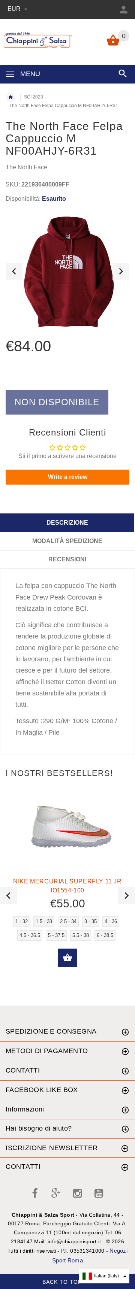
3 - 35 (90, 921)
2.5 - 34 (68, 921)
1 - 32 (21, 921)
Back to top (63, 1282)
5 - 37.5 (56, 935)
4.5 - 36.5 (30, 935)
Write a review (67, 477)
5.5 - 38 (80, 935)
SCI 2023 (33, 97)
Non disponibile (57, 402)
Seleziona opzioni (67, 958)
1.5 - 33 (44, 921)
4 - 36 (111, 921)
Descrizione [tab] (67, 522)
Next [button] (120, 271)
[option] (67, 271)
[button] (104, 1276)
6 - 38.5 (105, 935)
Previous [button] (14, 271)
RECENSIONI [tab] (67, 559)
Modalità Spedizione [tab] (67, 541)
